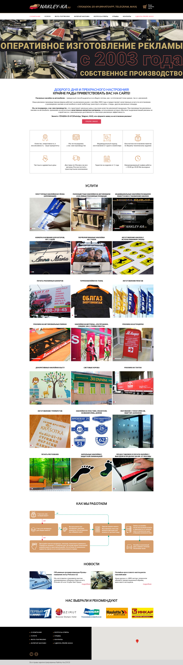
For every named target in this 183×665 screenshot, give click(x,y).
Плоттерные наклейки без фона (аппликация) (49, 195)
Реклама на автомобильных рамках (50, 324)
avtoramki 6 (39, 358)
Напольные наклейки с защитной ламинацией (91, 455)
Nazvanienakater (30, 271)
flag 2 (115, 315)
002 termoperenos (73, 315)
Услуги (47, 16)
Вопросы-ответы (101, 16)
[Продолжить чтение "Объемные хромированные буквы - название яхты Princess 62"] (41, 580)
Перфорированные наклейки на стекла (91, 238)
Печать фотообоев (50, 454)
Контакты (127, 16)
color (115, 358)
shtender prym (120, 358)
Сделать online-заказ (144, 16)
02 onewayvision (73, 271)
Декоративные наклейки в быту (50, 367)
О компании (35, 16)
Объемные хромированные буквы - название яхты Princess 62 (70, 573)
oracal (32, 228)
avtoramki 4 (37, 358)
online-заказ (91, 121)
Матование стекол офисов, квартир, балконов (133, 412)
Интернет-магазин (81, 16)
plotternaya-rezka (33, 228)
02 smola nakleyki (115, 271)
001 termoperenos (72, 315)
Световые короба (91, 367)
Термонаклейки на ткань (91, 281)
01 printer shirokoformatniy (72, 228)
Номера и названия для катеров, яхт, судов (50, 238)
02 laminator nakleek (73, 228)
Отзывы (115, 16)
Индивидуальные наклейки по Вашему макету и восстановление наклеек (133, 195)
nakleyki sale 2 (73, 358)
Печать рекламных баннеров (50, 281)
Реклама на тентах (133, 367)
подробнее (86, 584)
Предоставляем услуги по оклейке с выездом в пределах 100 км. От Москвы (133, 455)
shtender (116, 358)
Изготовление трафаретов (50, 411)
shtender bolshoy (117, 358)
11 (32, 315)
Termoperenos (76, 315)
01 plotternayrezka (30, 228)
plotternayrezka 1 (34, 228)
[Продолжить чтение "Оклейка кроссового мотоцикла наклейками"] (102, 580)
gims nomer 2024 (32, 271)
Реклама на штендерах (133, 324)
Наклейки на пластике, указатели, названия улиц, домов (91, 412)
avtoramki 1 (33, 358)
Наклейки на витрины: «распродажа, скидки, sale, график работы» (91, 325)
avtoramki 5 (38, 358)
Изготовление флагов (133, 281)
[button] (137, 641)
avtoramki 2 (34, 358)
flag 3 (116, 315)
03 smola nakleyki (116, 271)
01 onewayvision (72, 271)
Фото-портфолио (62, 16)
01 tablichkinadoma (72, 445)
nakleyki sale (72, 358)
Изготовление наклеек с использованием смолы (133, 238)
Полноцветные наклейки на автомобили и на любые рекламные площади (91, 195)
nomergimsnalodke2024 (33, 271)
